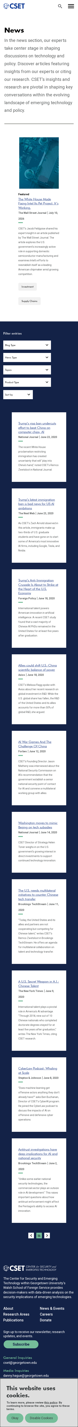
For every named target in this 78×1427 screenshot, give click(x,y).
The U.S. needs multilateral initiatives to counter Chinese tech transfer (38, 895)
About (8, 1308)
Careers (46, 1314)
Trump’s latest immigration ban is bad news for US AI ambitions (36, 504)
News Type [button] (11, 357)
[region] (39, 1403)
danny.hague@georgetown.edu (26, 1376)
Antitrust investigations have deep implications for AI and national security (38, 1153)
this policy (50, 1402)
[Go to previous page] (31, 1235)
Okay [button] (15, 1418)
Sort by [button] (9, 394)
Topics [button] (8, 369)
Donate (46, 1320)
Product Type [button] (12, 382)
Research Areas (16, 1314)
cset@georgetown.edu (20, 1363)
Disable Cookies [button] (41, 1418)
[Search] (60, 6)
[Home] (12, 6)
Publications (13, 1320)
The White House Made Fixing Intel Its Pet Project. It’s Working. (38, 203)
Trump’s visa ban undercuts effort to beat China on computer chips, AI (37, 427)
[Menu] (71, 6)
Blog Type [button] (10, 345)
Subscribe (21, 1344)
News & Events (52, 1308)
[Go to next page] (47, 1235)
